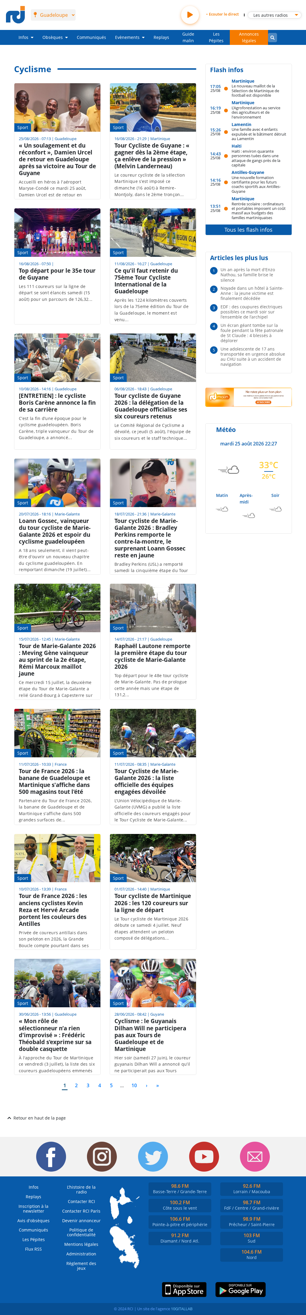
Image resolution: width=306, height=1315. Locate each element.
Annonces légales (249, 37)
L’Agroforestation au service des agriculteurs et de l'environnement (256, 112)
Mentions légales (81, 1244)
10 (134, 1085)
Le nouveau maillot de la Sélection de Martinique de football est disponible (255, 90)
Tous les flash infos (248, 229)
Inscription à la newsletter (33, 1208)
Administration (81, 1254)
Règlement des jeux (81, 1266)
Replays (161, 37)
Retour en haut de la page (39, 1118)
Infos (23, 37)
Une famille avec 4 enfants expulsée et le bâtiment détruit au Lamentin (259, 134)
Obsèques (52, 37)
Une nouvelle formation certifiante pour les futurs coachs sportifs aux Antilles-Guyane (256, 184)
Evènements (127, 37)
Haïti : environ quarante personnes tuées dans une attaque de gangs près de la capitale (256, 157)
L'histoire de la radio (81, 1189)
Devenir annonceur (81, 1220)
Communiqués (91, 37)
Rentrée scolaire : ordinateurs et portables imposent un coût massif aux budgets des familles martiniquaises (259, 210)
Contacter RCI (81, 1201)
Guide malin (188, 37)
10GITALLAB (181, 1308)
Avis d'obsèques (33, 1220)
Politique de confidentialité (81, 1232)
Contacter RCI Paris (81, 1211)
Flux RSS (33, 1249)
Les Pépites (216, 37)
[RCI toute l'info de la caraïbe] (15, 14)
